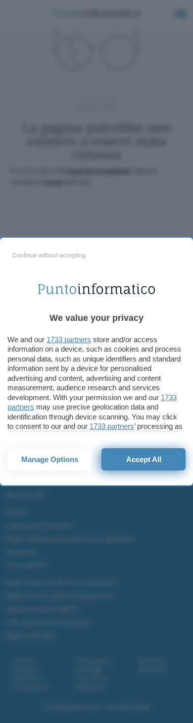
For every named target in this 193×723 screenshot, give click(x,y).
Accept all (143, 459)
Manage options (49, 459)
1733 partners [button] (69, 339)
